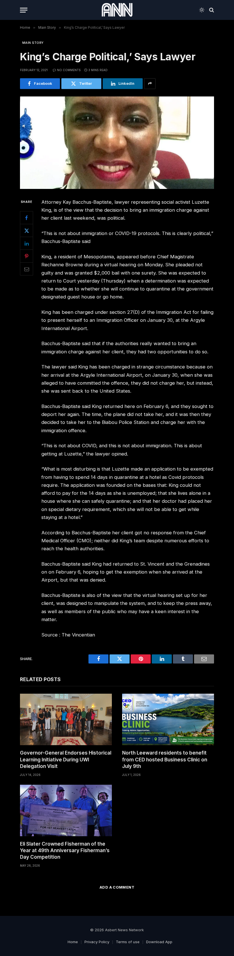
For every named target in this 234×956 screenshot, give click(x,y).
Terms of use (128, 941)
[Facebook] (26, 217)
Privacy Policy (96, 941)
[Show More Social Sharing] (150, 83)
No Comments (69, 70)
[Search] (211, 10)
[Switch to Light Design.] (201, 10)
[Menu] (23, 10)
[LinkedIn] (26, 243)
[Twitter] (26, 230)
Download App (159, 941)
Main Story (32, 43)
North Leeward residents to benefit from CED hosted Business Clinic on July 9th (164, 759)
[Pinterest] (26, 256)
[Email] (26, 268)
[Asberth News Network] (117, 10)
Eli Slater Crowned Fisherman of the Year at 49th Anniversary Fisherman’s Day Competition (65, 850)
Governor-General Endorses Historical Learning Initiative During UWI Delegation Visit (65, 759)
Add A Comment (117, 887)
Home (73, 941)
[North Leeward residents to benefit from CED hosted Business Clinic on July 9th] (168, 719)
